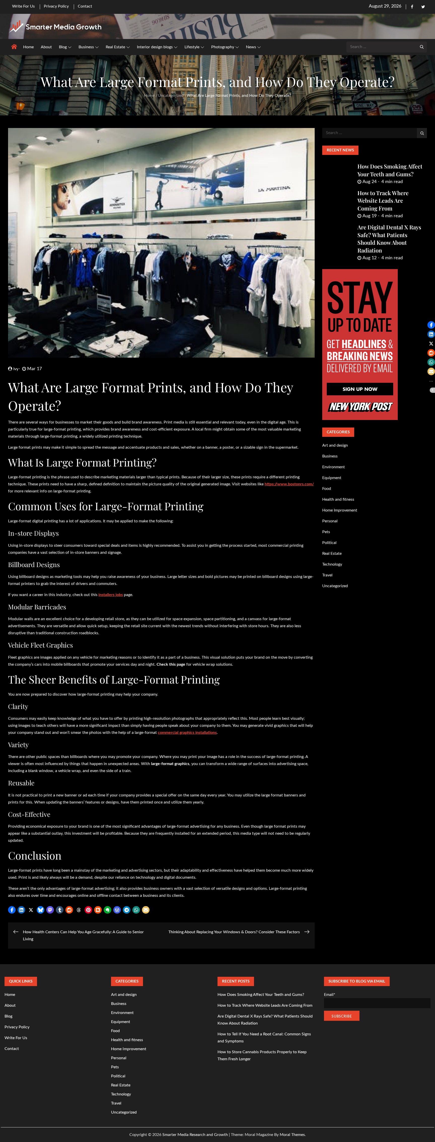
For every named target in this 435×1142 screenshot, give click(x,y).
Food (326, 489)
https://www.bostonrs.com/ (289, 484)
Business (86, 47)
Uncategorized (335, 586)
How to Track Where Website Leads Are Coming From (383, 200)
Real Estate (115, 47)
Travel (327, 575)
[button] (12, 910)
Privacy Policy (56, 6)
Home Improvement (339, 510)
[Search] (422, 46)
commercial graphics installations (187, 733)
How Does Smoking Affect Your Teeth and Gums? (389, 170)
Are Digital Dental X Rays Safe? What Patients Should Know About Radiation (389, 238)
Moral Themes (292, 1135)
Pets (326, 532)
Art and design (335, 445)
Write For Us (23, 6)
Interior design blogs (155, 47)
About (46, 47)
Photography (222, 47)
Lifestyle (192, 47)
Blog (63, 47)
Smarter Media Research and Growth (195, 1135)
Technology (332, 564)
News (251, 47)
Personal (330, 521)
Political (329, 543)
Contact (85, 6)
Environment (333, 467)
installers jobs (110, 595)
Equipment (331, 478)
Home (28, 47)
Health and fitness (338, 499)
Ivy (15, 369)
